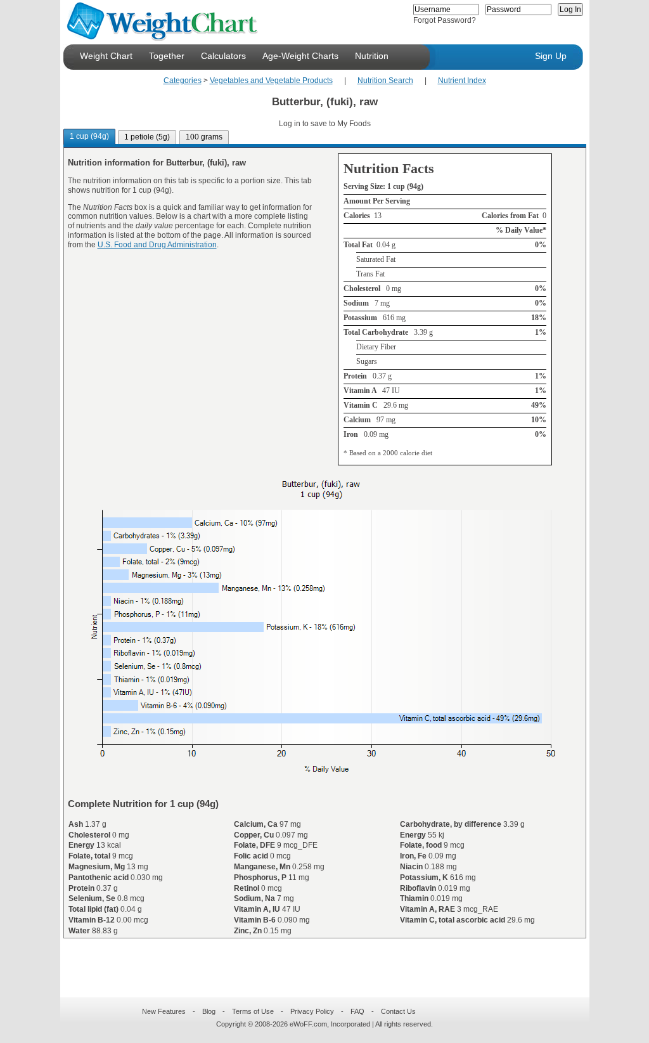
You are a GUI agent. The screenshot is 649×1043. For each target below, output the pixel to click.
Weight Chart (106, 56)
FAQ (357, 1011)
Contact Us (398, 1011)
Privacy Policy (312, 1011)
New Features (164, 1011)
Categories (183, 80)
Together (166, 56)
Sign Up (551, 56)
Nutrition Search (385, 80)
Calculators (223, 56)
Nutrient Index (462, 80)
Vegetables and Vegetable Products (271, 80)
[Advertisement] (314, 960)
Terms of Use (253, 1011)
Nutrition (372, 56)
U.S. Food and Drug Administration (157, 244)
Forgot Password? (444, 20)
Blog (208, 1011)
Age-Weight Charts (300, 56)
